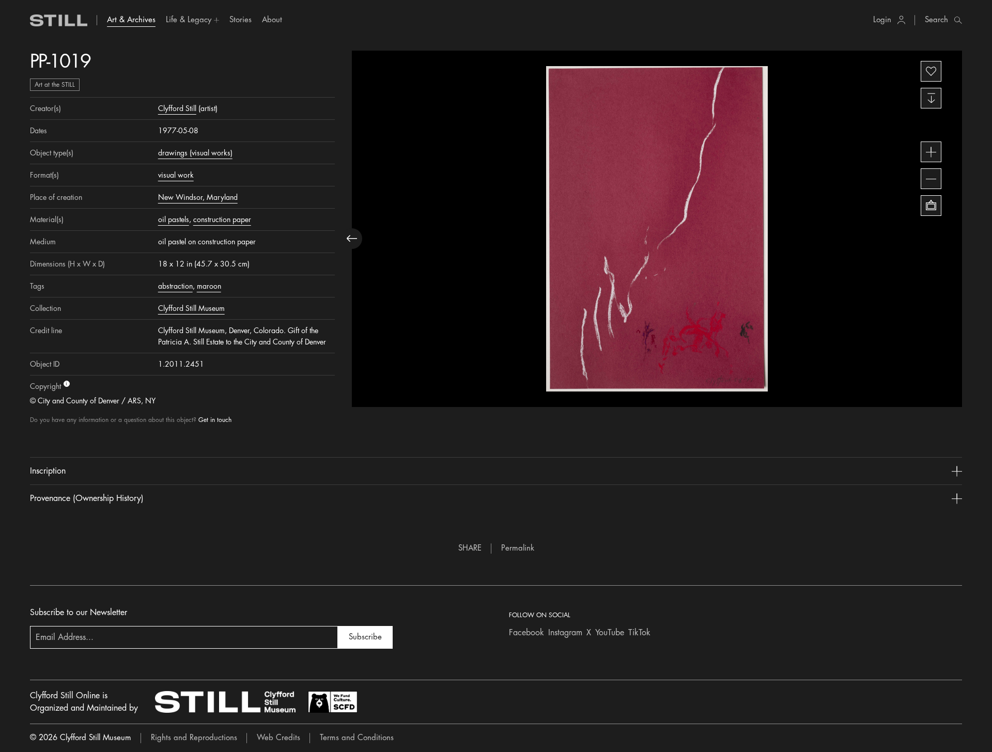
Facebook (526, 633)
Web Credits (278, 738)
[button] (192, 20)
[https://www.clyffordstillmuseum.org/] (225, 702)
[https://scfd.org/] (333, 702)
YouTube (609, 633)
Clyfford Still (177, 108)
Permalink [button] (517, 548)
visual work (176, 175)
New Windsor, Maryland (198, 197)
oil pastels (173, 219)
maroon (209, 286)
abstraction (175, 286)
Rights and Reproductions (194, 738)
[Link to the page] (59, 20)
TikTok (639, 633)
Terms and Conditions (357, 738)
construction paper (222, 219)
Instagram (565, 633)
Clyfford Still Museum (191, 308)
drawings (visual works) (195, 152)
